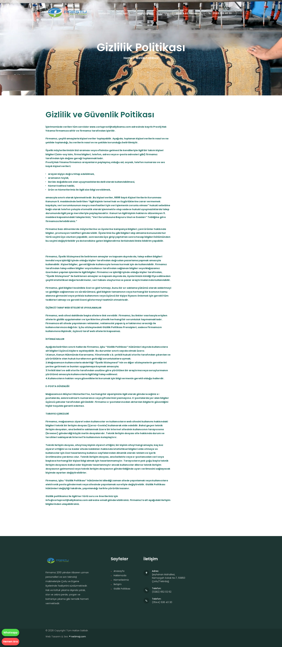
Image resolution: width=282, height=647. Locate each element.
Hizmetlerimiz (121, 579)
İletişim (118, 584)
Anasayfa (119, 571)
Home (128, 58)
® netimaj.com (77, 636)
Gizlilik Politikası (122, 588)
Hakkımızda (120, 575)
